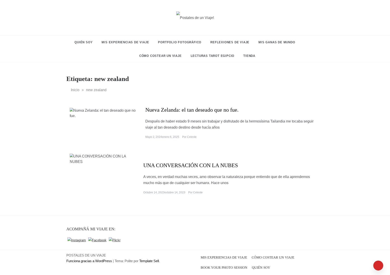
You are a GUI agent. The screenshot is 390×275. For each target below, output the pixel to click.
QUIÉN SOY (83, 42)
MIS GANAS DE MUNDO (276, 42)
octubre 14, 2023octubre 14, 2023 (164, 192)
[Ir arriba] (378, 265)
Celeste (192, 137)
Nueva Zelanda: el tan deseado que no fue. (192, 110)
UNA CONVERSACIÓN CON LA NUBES (190, 165)
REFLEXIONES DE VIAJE (229, 42)
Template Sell (149, 261)
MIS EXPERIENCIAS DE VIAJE (125, 42)
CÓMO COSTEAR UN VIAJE (160, 56)
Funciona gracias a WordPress (89, 261)
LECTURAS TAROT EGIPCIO (212, 56)
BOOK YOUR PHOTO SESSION (224, 267)
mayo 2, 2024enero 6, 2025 (162, 137)
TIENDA (249, 56)
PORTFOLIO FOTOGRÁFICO (179, 42)
